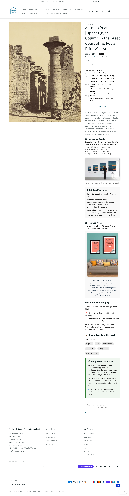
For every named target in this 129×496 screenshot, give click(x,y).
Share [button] (89, 413)
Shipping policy (66, 491)
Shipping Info (88, 444)
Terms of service (55, 491)
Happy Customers (89, 448)
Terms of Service (51, 441)
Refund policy (36, 491)
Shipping (96, 57)
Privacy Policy (50, 434)
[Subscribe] (43, 466)
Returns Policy (88, 441)
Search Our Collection (91, 455)
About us (86, 451)
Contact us (49, 444)
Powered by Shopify (25, 491)
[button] (34, 9)
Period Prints (16, 491)
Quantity (87, 60)
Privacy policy (45, 491)
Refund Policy (50, 437)
